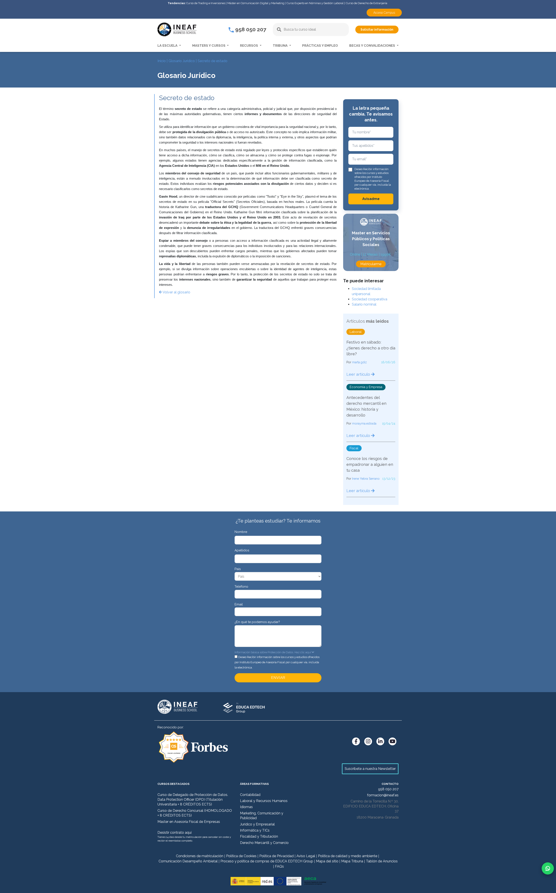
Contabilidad (250, 795)
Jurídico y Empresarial (257, 824)
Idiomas (246, 807)
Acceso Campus (384, 12)
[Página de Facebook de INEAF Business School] (356, 741)
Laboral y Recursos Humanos (264, 801)
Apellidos (242, 550)
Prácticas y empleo (320, 46)
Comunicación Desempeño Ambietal (188, 861)
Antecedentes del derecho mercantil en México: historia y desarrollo (366, 406)
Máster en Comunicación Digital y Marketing (255, 3)
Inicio (161, 61)
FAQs (279, 866)
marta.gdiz (359, 362)
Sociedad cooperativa (369, 299)
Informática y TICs (255, 830)
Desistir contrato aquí (174, 832)
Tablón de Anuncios (382, 861)
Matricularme (370, 264)
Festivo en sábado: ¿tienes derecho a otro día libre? (370, 348)
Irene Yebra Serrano (366, 478)
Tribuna (280, 46)
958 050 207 (250, 29)
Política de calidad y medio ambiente (347, 856)
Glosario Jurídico (182, 61)
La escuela (167, 46)
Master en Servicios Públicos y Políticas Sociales (371, 239)
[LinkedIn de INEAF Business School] (380, 741)
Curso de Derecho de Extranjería (366, 3)
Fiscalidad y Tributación (259, 836)
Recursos (249, 46)
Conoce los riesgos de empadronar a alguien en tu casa (369, 464)
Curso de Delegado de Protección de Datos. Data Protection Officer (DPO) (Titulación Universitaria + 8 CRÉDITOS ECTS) (192, 800)
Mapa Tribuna (352, 861)
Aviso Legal (305, 856)
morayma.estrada (364, 423)
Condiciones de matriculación (199, 856)
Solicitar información (377, 29)
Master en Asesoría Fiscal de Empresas (188, 822)
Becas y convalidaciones (372, 46)
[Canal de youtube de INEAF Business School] (392, 741)
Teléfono (241, 587)
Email (239, 604)
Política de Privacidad (276, 856)
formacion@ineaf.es (383, 795)
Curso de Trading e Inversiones (205, 3)
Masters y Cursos (209, 46)
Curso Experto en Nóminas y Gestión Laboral (315, 3)
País (238, 569)
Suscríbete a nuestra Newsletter (370, 769)
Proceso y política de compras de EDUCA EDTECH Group (266, 861)
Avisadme (371, 199)
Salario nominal (364, 304)
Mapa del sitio (327, 861)
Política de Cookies (241, 856)
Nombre (241, 532)
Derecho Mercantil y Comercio (264, 843)
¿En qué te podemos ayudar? (257, 622)
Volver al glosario (176, 292)
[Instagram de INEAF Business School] (368, 741)
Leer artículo (358, 374)
